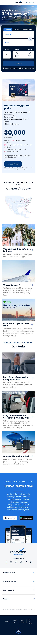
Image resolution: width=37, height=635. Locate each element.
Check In (15, 621)
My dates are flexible (11, 68)
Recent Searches (27, 29)
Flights (7, 621)
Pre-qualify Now (13, 164)
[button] (18, 34)
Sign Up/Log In (30, 2)
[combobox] (18, 34)
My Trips (22, 621)
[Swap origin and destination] (30, 39)
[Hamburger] (7, 2)
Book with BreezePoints (28, 68)
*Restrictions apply (7, 19)
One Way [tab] (16, 29)
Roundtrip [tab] (8, 29)
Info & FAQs (30, 621)
